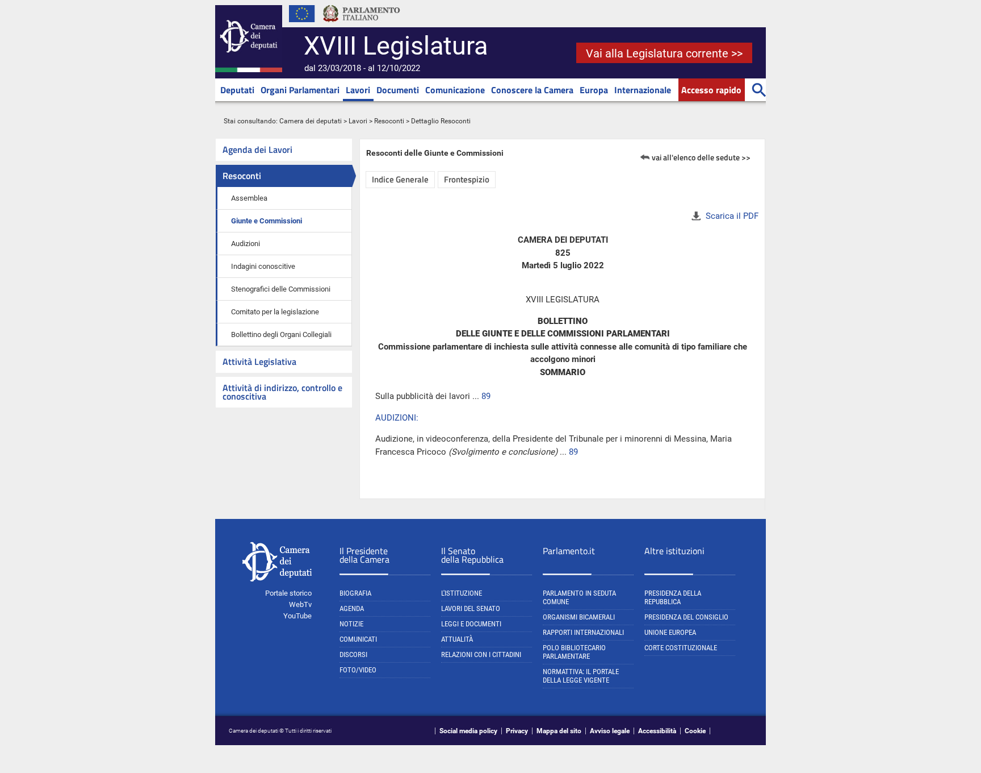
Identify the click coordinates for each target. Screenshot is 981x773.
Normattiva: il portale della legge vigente (581, 675)
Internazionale (642, 90)
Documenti (397, 90)
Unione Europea (670, 632)
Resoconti (389, 121)
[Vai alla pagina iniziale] (248, 70)
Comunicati (358, 639)
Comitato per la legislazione (275, 311)
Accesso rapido (711, 90)
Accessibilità (657, 731)
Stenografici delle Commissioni (280, 289)
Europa (594, 90)
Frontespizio (466, 179)
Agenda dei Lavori (257, 149)
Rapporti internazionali (583, 632)
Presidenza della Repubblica (672, 597)
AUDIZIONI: (396, 418)
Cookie (695, 731)
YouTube (297, 616)
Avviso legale (610, 731)
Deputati (237, 90)
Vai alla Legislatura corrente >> (664, 53)
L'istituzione (461, 593)
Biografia (355, 593)
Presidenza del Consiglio (686, 617)
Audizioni (245, 243)
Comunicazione (455, 90)
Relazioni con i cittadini (481, 654)
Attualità (457, 639)
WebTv (300, 604)
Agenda (351, 608)
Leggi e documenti (471, 624)
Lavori (358, 90)
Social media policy (468, 731)
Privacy (517, 731)
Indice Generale (400, 179)
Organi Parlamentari (300, 90)
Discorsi (353, 654)
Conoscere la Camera (532, 90)
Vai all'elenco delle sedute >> (701, 157)
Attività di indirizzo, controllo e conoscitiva (282, 392)
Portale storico (288, 593)
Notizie (351, 624)
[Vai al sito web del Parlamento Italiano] (361, 25)
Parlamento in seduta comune (579, 597)
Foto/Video (357, 670)
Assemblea (249, 198)
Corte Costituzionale (680, 647)
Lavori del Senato (470, 608)
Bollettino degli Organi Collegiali (281, 334)
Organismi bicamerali (579, 617)
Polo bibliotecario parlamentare (574, 651)
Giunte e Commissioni (266, 221)
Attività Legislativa (259, 361)
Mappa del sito (558, 731)
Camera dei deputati (310, 121)
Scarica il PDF (732, 216)
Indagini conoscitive (263, 266)
